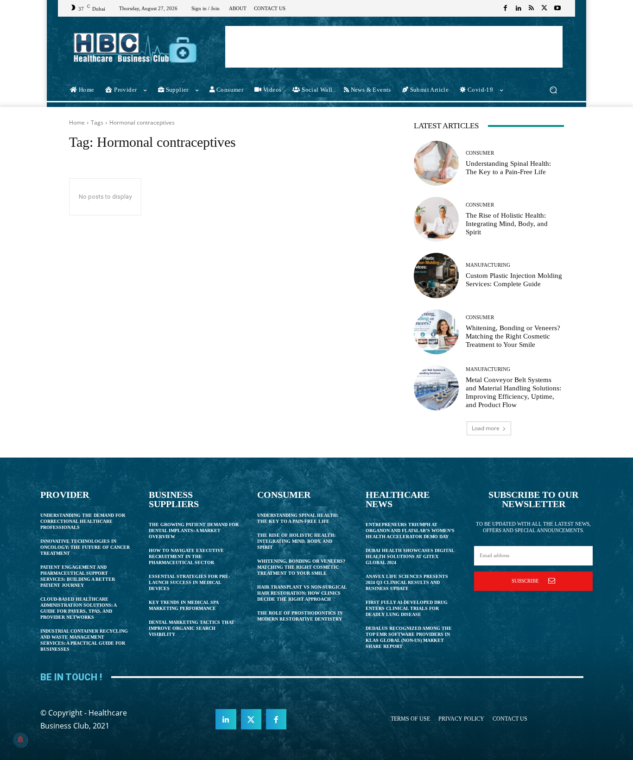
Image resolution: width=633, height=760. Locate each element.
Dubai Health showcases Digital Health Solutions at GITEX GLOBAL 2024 (410, 556)
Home (77, 122)
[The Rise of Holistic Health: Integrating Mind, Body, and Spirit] (436, 219)
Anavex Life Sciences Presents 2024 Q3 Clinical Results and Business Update (407, 582)
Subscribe (525, 581)
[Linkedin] (518, 8)
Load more (486, 428)
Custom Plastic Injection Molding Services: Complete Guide (514, 280)
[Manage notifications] (20, 739)
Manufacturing (488, 265)
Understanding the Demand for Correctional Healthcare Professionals (82, 521)
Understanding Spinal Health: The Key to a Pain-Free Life (508, 168)
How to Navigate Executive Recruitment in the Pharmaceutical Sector (186, 556)
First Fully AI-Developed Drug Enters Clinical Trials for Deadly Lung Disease (407, 608)
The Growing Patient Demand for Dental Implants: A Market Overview (194, 530)
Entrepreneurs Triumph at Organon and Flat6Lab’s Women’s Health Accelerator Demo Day (410, 530)
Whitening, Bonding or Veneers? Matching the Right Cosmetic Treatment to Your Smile (513, 336)
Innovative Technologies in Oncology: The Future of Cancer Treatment (85, 547)
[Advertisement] (394, 47)
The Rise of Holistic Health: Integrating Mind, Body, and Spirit (507, 224)
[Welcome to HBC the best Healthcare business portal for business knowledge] (135, 48)
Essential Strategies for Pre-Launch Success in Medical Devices (189, 582)
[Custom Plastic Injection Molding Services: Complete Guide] (436, 275)
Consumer (480, 153)
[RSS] (531, 8)
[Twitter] (544, 8)
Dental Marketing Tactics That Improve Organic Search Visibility (191, 628)
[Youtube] (557, 8)
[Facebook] (505, 8)
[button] (553, 90)
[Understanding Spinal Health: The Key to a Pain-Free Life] (436, 163)
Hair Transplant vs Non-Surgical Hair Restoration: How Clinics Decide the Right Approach (302, 593)
